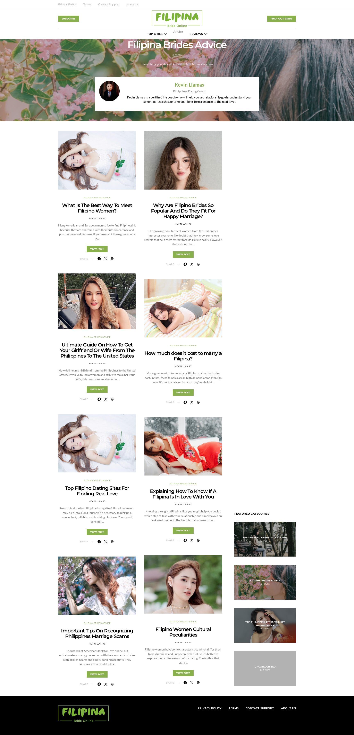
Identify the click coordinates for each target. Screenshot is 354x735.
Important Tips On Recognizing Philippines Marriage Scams (97, 633)
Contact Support (109, 4)
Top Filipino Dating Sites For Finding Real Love (97, 491)
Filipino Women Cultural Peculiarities (183, 632)
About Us (133, 4)
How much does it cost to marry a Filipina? (183, 356)
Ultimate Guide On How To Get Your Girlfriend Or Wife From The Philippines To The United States (97, 350)
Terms (87, 4)
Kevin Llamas (189, 85)
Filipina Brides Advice (97, 197)
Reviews (196, 33)
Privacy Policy (67, 4)
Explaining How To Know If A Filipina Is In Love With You (183, 494)
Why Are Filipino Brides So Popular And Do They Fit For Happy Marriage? (183, 210)
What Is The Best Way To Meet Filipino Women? (97, 208)
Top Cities (155, 33)
